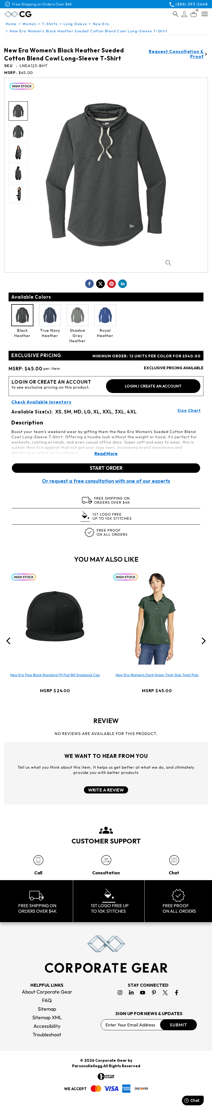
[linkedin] (122, 283)
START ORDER (106, 468)
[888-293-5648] (38, 860)
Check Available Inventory (41, 402)
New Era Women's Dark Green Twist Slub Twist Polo (157, 675)
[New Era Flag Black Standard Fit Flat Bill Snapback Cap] (55, 617)
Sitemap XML (47, 1017)
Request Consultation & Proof (176, 54)
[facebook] (89, 283)
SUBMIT (178, 1025)
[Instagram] (120, 992)
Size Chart (189, 410)
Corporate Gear (111, 1060)
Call (38, 872)
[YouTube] (142, 992)
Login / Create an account (153, 386)
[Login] (184, 14)
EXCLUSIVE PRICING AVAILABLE (173, 367)
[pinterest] (111, 283)
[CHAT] (174, 860)
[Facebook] (176, 992)
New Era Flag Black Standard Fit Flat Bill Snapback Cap (55, 675)
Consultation (106, 872)
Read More (106, 453)
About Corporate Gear (47, 992)
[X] (165, 992)
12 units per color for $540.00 (146, 356)
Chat (174, 872)
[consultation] (106, 860)
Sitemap (47, 1009)
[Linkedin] (131, 992)
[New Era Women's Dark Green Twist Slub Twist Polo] (157, 617)
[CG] (29, 14)
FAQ (47, 1000)
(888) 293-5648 (192, 4)
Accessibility (46, 1026)
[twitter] (100, 283)
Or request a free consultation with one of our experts (106, 481)
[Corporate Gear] (106, 954)
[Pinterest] (154, 992)
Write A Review (106, 790)
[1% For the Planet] (106, 1076)
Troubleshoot (47, 1034)
